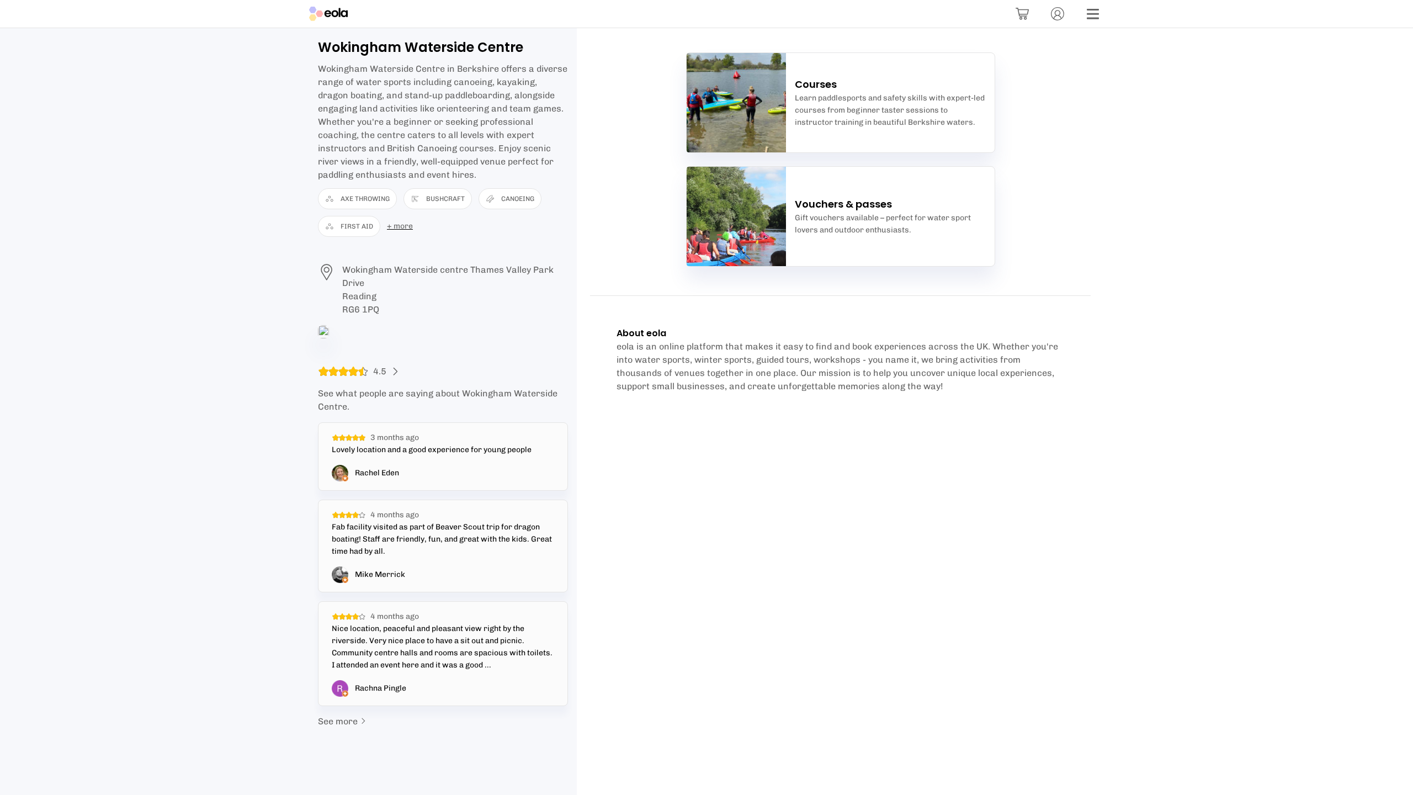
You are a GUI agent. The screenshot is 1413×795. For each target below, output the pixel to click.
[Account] (1058, 14)
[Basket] (1022, 14)
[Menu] (1093, 14)
